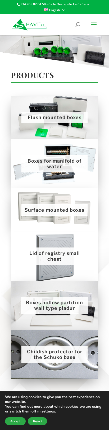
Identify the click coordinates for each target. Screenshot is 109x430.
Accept (15, 421)
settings (48, 411)
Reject (37, 421)
